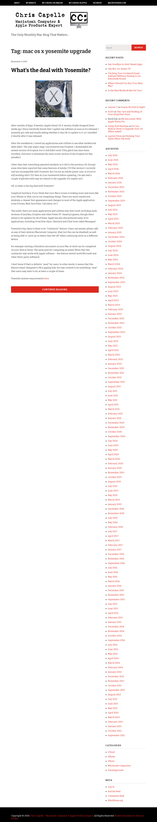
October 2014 (115, 635)
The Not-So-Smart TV (119, 68)
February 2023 (115, 309)
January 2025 (115, 232)
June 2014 (113, 649)
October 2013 (115, 685)
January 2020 (115, 468)
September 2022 (116, 332)
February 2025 (115, 228)
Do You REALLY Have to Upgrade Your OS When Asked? (125, 129)
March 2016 (114, 581)
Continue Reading (54, 289)
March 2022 (114, 354)
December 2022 (116, 318)
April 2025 (113, 219)
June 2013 (113, 703)
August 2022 (114, 336)
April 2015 (113, 613)
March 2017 (114, 540)
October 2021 (115, 377)
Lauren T (112, 107)
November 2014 (116, 631)
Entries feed (114, 791)
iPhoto (111, 761)
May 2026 (113, 164)
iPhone (111, 756)
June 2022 (113, 341)
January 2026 (115, 182)
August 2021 (114, 386)
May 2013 (112, 708)
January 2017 (114, 549)
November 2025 (116, 191)
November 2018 (116, 513)
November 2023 (116, 277)
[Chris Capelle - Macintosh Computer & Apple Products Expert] (51, 25)
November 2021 (116, 373)
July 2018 (112, 518)
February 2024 (115, 268)
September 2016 (116, 563)
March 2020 (114, 459)
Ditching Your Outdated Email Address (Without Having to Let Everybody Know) (124, 76)
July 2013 (112, 699)
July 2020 (113, 441)
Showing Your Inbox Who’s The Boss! (124, 137)
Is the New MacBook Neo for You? (125, 90)
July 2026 (113, 155)
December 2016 (116, 554)
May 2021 (112, 400)
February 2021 (115, 413)
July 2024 (113, 250)
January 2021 (114, 418)
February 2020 (115, 463)
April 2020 (113, 454)
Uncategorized (115, 770)
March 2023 (114, 305)
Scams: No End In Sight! (133, 107)
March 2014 (114, 663)
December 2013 (116, 676)
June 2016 (113, 572)
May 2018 (113, 522)
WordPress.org (115, 800)
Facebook (97, 3)
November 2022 (116, 323)
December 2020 (116, 422)
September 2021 (116, 382)
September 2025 (116, 200)
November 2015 (116, 595)
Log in (111, 787)
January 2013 (114, 726)
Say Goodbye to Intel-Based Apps (125, 64)
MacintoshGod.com (117, 3)
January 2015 (114, 622)
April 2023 (113, 300)
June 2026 (113, 160)
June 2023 (113, 291)
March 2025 (114, 223)
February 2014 (115, 667)
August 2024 (114, 246)
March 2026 (114, 173)
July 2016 (112, 567)
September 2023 (116, 282)
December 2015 (116, 590)
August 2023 (114, 286)
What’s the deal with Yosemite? (51, 70)
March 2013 (114, 717)
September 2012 (116, 735)
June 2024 (113, 255)
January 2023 (115, 314)
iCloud (111, 752)
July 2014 (112, 644)
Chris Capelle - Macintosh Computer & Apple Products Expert (61, 815)
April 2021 (113, 404)
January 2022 (115, 364)
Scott (110, 111)
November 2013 (116, 681)
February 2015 (115, 617)
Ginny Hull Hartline (118, 126)
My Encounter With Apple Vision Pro (124, 120)
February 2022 (115, 359)
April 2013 (113, 712)
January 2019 (115, 504)
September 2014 (116, 640)
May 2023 (113, 296)
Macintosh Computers (119, 765)
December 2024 (116, 237)
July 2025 (113, 209)
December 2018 (116, 509)
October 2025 (115, 196)
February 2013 (115, 721)
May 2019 (113, 495)
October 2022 (115, 327)
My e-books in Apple (78, 3)
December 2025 (116, 187)
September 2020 (116, 436)
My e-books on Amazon (52, 3)
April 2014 (113, 658)
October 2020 (115, 431)
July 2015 (112, 604)
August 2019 (114, 481)
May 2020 (113, 450)
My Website (31, 3)
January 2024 (115, 273)
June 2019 (113, 490)
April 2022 (113, 350)
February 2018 (115, 527)
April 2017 (113, 536)
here (46, 278)
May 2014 (113, 654)
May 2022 (113, 345)
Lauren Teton (115, 136)
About (17, 3)
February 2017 (115, 545)
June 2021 (113, 395)
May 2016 (112, 576)
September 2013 (116, 690)
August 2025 (114, 205)
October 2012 (115, 731)
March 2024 (114, 264)
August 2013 (114, 694)
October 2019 (115, 477)
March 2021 (114, 409)
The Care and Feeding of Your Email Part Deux (125, 113)
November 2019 (116, 472)
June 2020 (113, 445)
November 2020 (116, 427)
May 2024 (113, 259)
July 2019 (112, 486)
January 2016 (114, 586)
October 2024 (115, 241)
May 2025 (113, 214)
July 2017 (112, 531)
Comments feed (116, 796)
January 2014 (115, 672)
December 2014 (116, 626)
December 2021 (116, 368)
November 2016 (116, 558)
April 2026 (113, 169)
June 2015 (113, 608)
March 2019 (114, 499)
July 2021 (112, 391)
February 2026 (115, 178)
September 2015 (116, 599)
